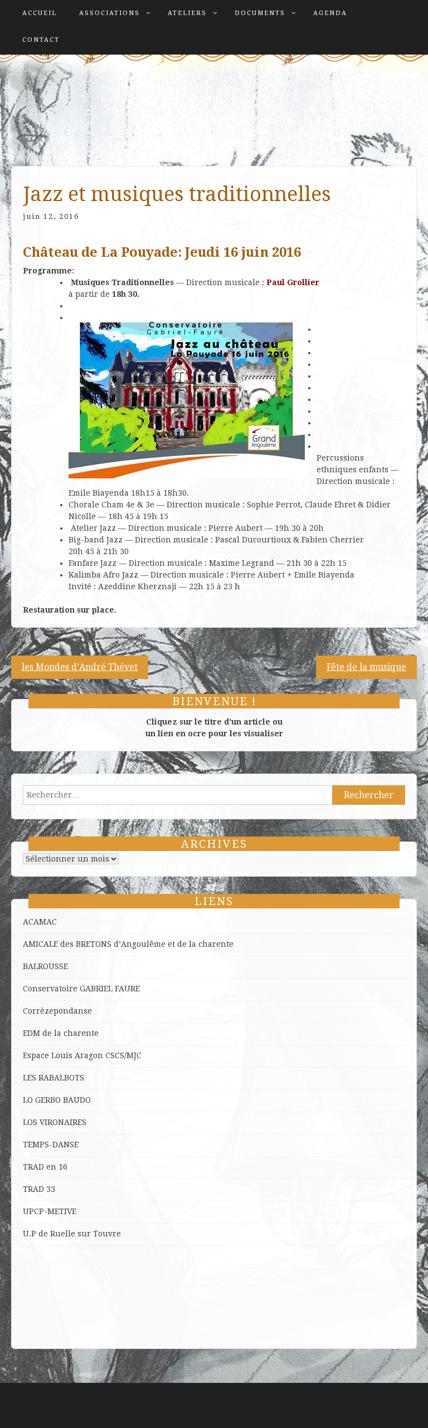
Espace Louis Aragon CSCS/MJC (82, 1055)
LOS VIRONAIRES (54, 1122)
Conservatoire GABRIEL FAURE (81, 988)
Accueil (39, 13)
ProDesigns (395, 1410)
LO (29, 1100)
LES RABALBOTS (53, 1077)
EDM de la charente (61, 1033)
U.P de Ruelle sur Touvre (72, 1233)
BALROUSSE (45, 966)
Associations (109, 13)
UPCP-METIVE (49, 1211)
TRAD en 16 (45, 1166)
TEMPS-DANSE (51, 1144)
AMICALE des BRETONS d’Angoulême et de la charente (128, 944)
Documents (260, 13)
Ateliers (187, 13)
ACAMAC (40, 921)
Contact (41, 39)
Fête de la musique (366, 667)
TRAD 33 (39, 1189)
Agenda (330, 13)
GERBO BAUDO (63, 1100)
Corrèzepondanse (57, 1010)
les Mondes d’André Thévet (80, 667)
